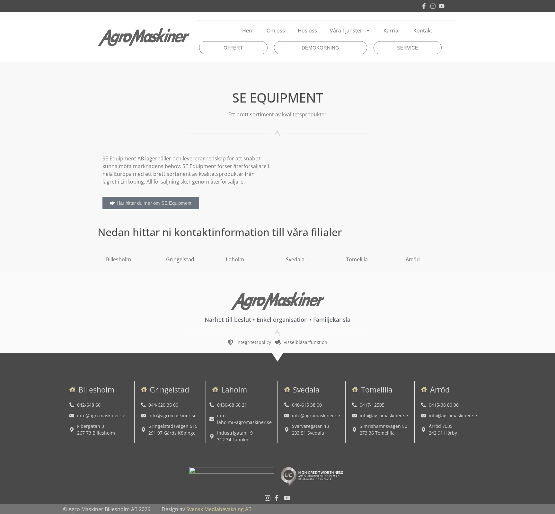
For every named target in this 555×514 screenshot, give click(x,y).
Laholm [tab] (235, 259)
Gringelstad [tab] (180, 259)
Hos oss (307, 30)
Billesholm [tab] (118, 259)
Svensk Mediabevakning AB (218, 509)
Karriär (392, 30)
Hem (248, 30)
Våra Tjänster (346, 30)
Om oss (276, 30)
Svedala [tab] (295, 259)
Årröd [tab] (413, 259)
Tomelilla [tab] (357, 259)
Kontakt (422, 30)
